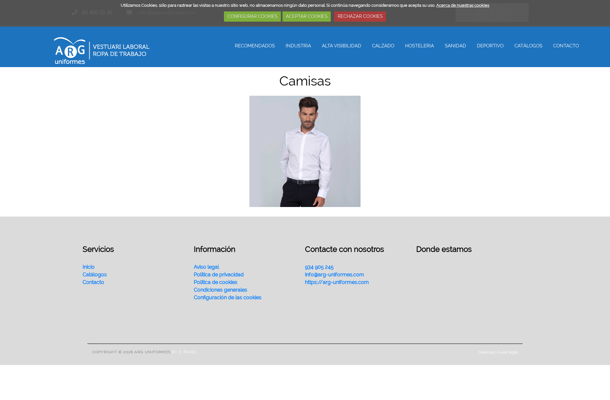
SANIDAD (455, 45)
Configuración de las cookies (227, 297)
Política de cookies (215, 282)
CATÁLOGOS (528, 45)
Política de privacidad (219, 275)
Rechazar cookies (360, 16)
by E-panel (184, 352)
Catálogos (95, 275)
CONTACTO (566, 45)
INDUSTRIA (298, 45)
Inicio (89, 267)
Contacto (93, 282)
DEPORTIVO (490, 45)
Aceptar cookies (307, 16)
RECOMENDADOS (255, 45)
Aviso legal (206, 267)
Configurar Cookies (252, 16)
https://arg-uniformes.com (337, 282)
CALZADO (383, 45)
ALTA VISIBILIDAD (341, 45)
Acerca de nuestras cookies (462, 5)
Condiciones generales (220, 290)
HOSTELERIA (419, 45)
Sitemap (486, 352)
